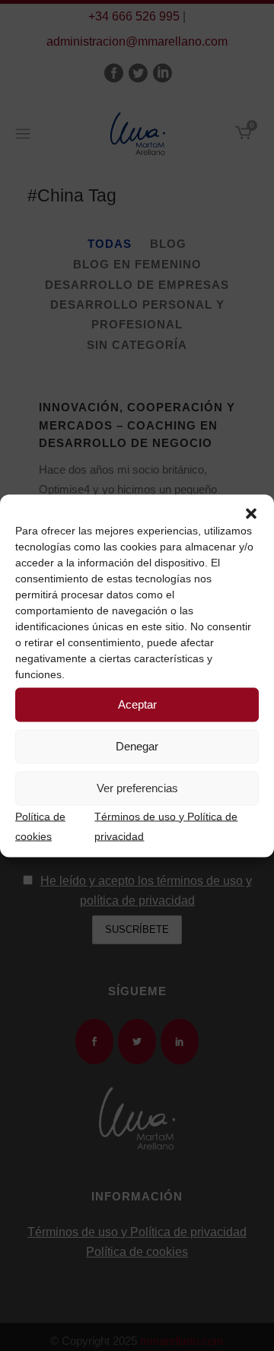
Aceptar (137, 704)
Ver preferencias (137, 788)
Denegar (137, 746)
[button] (251, 513)
